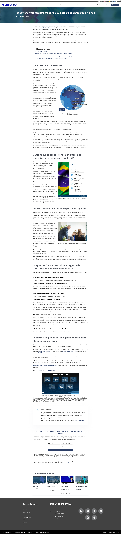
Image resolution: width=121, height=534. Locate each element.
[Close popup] (87, 213)
